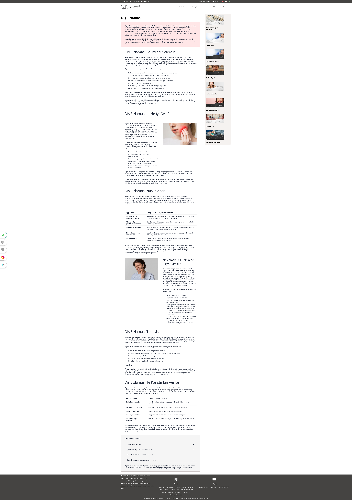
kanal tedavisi (159, 358)
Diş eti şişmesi (171, 305)
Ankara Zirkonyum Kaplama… (212, 28)
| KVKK (207, 498)
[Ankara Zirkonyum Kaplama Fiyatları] (215, 20)
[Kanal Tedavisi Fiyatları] (215, 135)
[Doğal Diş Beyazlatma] (215, 102)
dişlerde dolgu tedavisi (146, 356)
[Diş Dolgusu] (215, 38)
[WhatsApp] (218, 1)
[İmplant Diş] (215, 119)
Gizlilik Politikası (201, 498)
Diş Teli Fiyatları (211, 78)
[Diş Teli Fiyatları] (215, 70)
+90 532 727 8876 (223, 487)
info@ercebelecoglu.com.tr (208, 487)
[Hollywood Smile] (215, 86)
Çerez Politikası (192, 498)
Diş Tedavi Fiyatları (212, 62)
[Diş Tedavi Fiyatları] (215, 54)
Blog (185, 498)
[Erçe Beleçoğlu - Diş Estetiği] (131, 7)
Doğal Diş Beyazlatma (213, 110)
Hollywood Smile (211, 94)
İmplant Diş (210, 126)
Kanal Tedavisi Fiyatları (213, 142)
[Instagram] (215, 1)
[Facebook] (213, 1)
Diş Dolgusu (210, 45)
